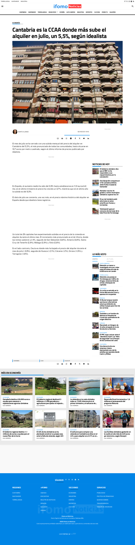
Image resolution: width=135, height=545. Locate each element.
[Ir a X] (127, 1)
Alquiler (67, 361)
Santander (15, 1)
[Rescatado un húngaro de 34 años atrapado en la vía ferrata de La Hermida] (95, 325)
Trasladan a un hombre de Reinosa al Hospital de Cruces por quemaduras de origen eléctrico (109, 316)
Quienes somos (102, 500)
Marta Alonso (23, 132)
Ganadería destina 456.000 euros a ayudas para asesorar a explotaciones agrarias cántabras (16, 401)
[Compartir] (66, 138)
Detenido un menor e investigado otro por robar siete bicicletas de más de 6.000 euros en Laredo (109, 268)
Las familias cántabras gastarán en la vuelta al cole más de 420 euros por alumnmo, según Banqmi (117, 433)
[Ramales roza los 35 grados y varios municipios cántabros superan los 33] (95, 193)
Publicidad (101, 493)
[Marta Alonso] (15, 131)
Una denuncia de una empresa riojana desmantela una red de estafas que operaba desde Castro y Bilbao (109, 350)
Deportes (72, 503)
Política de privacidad (105, 496)
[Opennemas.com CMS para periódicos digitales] (67, 534)
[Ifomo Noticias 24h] (67, 6)
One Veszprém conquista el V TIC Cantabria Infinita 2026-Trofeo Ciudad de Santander (110, 183)
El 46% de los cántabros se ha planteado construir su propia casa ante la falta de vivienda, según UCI (50, 433)
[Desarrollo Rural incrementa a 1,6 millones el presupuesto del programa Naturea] (118, 386)
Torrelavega (5, 1)
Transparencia (103, 503)
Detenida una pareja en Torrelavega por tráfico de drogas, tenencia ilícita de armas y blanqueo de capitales (109, 281)
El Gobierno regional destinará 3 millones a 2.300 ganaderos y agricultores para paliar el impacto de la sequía (50, 402)
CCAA (42, 361)
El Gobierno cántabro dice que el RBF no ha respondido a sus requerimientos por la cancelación (109, 173)
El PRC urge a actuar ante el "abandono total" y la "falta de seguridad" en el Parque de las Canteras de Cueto (110, 337)
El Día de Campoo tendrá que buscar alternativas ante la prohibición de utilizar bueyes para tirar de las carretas (110, 304)
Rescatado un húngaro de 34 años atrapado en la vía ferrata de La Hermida (109, 327)
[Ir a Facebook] (66, 479)
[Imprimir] (62, 138)
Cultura (72, 507)
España (71, 500)
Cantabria (16, 361)
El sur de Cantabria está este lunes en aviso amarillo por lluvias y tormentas (108, 202)
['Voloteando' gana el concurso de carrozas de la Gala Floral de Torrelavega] (95, 211)
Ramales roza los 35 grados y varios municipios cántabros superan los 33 (109, 192)
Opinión (43, 503)
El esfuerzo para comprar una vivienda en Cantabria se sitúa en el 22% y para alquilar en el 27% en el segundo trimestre (83, 434)
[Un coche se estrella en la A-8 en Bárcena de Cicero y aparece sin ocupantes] (95, 291)
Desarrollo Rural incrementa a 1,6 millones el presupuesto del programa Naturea (117, 401)
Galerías (44, 507)
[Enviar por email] (58, 138)
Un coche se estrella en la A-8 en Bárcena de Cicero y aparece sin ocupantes (109, 292)
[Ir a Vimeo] (131, 1)
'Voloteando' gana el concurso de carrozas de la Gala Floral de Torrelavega (109, 211)
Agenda (43, 493)
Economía (16, 23)
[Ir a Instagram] (129, 1)
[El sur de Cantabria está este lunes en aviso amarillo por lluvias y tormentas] (95, 201)
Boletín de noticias (48, 500)
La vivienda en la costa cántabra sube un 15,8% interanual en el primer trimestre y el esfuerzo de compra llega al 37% (82, 402)
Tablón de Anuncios (104, 507)
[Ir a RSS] (133, 1)
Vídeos (43, 510)
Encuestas (45, 496)
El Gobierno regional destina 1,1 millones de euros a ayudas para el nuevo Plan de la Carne (16, 433)
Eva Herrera (7, 405)
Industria (24, 1)
